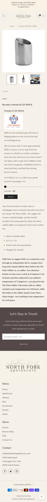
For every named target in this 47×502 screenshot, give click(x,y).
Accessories (7, 406)
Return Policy (8, 431)
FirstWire (27, 496)
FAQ (4, 436)
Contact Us (7, 440)
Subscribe (24, 344)
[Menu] (3, 16)
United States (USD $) (22, 484)
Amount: (8, 191)
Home (12, 26)
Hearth (5, 410)
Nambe (5, 91)
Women (5, 397)
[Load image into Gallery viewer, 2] (23, 79)
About (5, 414)
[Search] (43, 15)
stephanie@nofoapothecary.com (16, 453)
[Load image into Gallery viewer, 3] (35, 79)
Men (4, 401)
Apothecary (7, 393)
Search (5, 427)
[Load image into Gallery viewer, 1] (12, 79)
